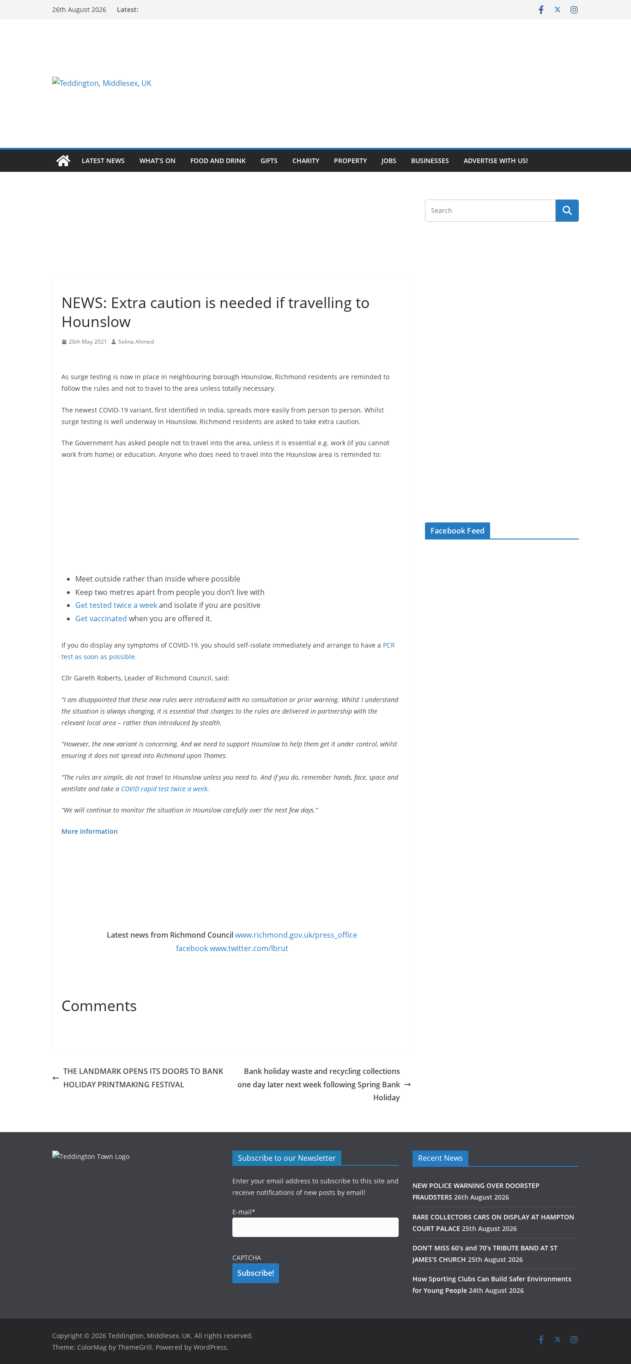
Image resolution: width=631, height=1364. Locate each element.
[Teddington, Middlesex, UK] (63, 161)
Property (350, 160)
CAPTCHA (246, 1257)
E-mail (243, 1211)
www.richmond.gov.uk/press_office (296, 935)
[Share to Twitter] (85, 359)
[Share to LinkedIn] (102, 359)
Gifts (269, 160)
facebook (192, 948)
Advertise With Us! (496, 160)
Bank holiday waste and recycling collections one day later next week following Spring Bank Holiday (318, 1084)
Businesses (430, 160)
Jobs (389, 160)
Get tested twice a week (116, 605)
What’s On (158, 160)
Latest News (103, 160)
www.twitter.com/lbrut (249, 948)
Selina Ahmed (136, 342)
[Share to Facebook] (68, 359)
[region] (429, 83)
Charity (305, 160)
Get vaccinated (101, 618)
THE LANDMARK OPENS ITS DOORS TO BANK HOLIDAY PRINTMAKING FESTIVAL (143, 1078)
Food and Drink (218, 160)
